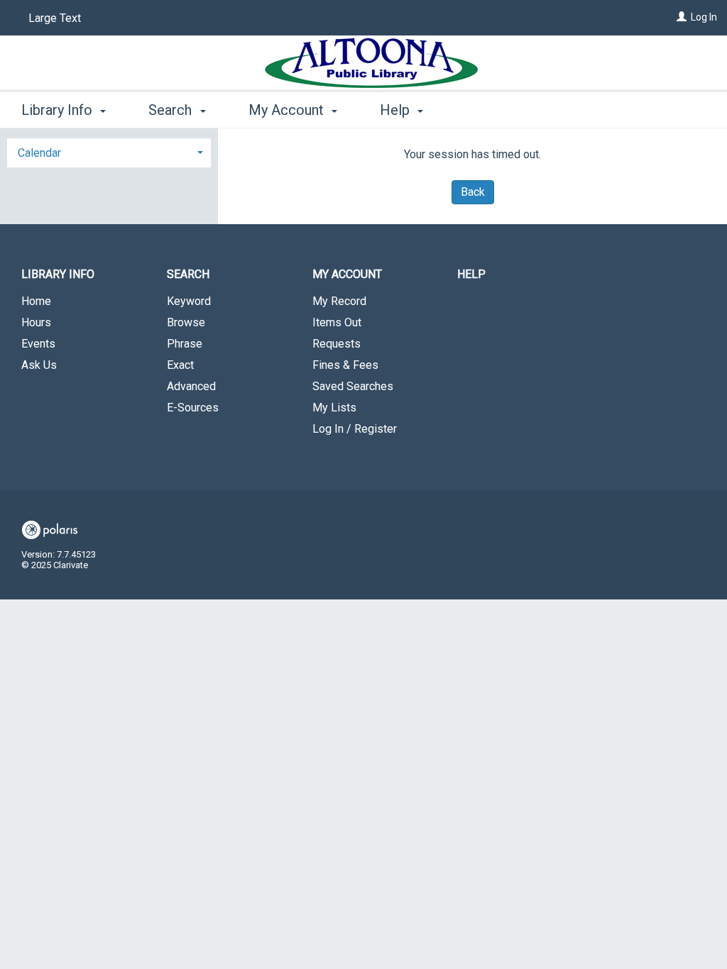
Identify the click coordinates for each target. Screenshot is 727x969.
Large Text (54, 18)
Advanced (191, 386)
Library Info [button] (58, 109)
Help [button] (396, 109)
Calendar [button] (39, 153)
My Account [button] (287, 109)
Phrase (184, 343)
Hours (36, 322)
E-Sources (193, 407)
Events (38, 343)
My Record (339, 301)
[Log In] (682, 17)
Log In (704, 17)
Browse (186, 322)
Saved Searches (352, 386)
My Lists (334, 407)
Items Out (336, 322)
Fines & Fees (345, 365)
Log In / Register (354, 429)
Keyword (189, 301)
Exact (180, 365)
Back (473, 192)
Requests (336, 343)
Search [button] (171, 109)
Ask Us (39, 365)
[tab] (109, 151)
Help (471, 274)
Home (36, 301)
